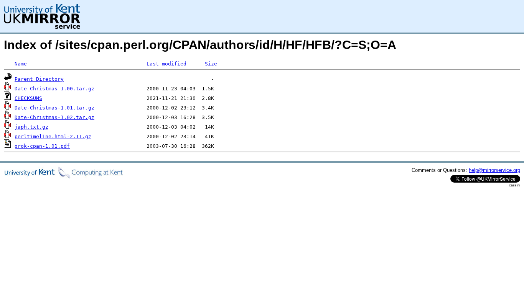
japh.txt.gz (31, 127)
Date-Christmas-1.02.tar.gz (54, 117)
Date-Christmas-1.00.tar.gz (54, 88)
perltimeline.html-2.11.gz (53, 136)
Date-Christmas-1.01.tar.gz (54, 108)
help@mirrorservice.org (494, 170)
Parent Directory (39, 79)
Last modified (166, 64)
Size (211, 64)
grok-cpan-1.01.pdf (42, 146)
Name (21, 64)
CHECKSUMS (28, 98)
